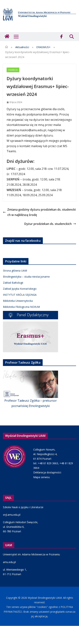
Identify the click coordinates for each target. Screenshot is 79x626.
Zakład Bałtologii (13, 282)
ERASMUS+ (13, 70)
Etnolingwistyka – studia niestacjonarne (26, 276)
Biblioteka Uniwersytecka (18, 300)
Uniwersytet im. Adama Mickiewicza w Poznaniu (31, 554)
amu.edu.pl (9, 562)
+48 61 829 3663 (48, 463)
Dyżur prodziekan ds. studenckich (48, 224)
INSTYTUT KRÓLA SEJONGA (20, 294)
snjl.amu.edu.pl (11, 514)
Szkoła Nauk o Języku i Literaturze (23, 507)
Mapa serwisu (41, 477)
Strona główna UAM (15, 270)
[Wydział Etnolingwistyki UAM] (7, 36)
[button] (16, 36)
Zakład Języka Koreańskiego (20, 288)
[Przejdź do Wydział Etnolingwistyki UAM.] (6, 47)
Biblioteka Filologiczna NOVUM (21, 307)
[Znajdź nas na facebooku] (61, 36)
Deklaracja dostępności (47, 472)
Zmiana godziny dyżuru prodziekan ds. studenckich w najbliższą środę (41, 212)
